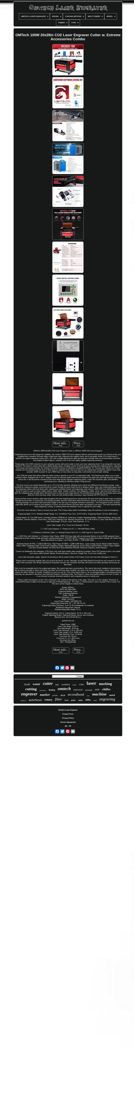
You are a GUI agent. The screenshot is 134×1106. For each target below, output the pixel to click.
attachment (42, 690)
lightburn (23, 700)
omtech (64, 688)
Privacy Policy (68, 718)
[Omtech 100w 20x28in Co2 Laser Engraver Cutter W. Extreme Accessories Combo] (68, 60)
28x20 (66, 700)
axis (97, 689)
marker (45, 694)
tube (57, 685)
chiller (106, 689)
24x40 (27, 684)
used (95, 700)
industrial (78, 689)
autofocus (35, 699)
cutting (31, 689)
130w (81, 684)
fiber (58, 699)
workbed (66, 684)
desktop (52, 690)
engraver (29, 694)
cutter (48, 683)
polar (73, 700)
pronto (55, 695)
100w (88, 699)
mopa (74, 685)
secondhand (76, 694)
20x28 (62, 695)
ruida (80, 700)
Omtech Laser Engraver (67, 710)
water (36, 684)
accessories (88, 690)
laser (91, 683)
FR (70, 726)
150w (88, 695)
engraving (107, 699)
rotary (48, 699)
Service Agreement (68, 722)
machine (99, 694)
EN (66, 726)
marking (105, 684)
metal (112, 695)
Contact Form (67, 714)
